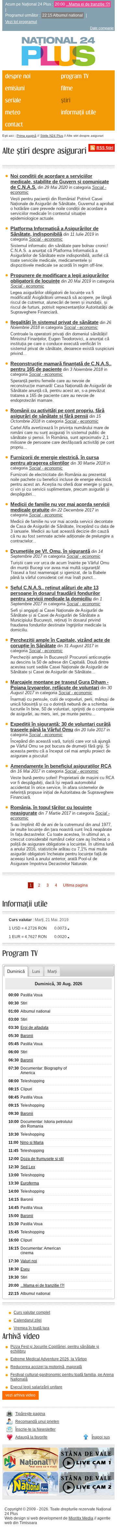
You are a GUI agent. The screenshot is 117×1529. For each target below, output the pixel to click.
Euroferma (29, 1183)
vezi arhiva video (20, 1395)
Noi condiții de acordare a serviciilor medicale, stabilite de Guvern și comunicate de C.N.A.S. (59, 181)
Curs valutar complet (32, 1312)
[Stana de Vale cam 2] (86, 1494)
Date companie (102, 28)
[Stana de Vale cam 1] (86, 1469)
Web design (15, 1518)
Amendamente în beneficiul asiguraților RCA (60, 766)
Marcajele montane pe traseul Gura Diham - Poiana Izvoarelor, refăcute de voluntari (59, 684)
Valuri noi (28, 1261)
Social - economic (46, 239)
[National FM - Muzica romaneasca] (30, 1494)
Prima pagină (26, 135)
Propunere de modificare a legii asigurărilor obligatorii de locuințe (59, 278)
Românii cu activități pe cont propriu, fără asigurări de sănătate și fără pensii (57, 413)
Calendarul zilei (28, 1320)
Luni (36, 971)
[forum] (29, 112)
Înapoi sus (101, 1437)
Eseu (25, 1269)
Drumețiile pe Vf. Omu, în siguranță (50, 551)
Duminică (16, 971)
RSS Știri (105, 148)
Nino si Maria (32, 1142)
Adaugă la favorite (31, 1437)
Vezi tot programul (21, 22)
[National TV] (30, 1469)
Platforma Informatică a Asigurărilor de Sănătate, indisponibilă (54, 231)
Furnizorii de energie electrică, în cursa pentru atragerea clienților (54, 460)
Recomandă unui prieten (37, 1421)
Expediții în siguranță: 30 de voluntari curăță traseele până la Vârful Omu (60, 726)
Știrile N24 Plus (51, 135)
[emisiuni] (29, 88)
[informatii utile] (85, 112)
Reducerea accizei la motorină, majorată (46, 1367)
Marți (52, 971)
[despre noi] (29, 76)
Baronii (26, 1035)
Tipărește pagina (30, 1413)
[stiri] (85, 100)
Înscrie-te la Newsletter (35, 1429)
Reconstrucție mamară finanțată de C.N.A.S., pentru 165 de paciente (60, 366)
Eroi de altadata (34, 1027)
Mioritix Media (81, 1518)
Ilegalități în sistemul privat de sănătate (54, 322)
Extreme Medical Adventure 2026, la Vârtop (48, 1359)
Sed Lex (27, 1167)
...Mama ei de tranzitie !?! (88, 4)
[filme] (85, 88)
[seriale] (29, 100)
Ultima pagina (75, 885)
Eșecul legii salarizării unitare (36, 1387)
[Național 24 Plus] (58, 52)
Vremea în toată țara (31, 1328)
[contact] (29, 125)
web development (46, 1518)
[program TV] (85, 76)
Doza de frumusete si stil (42, 1159)
